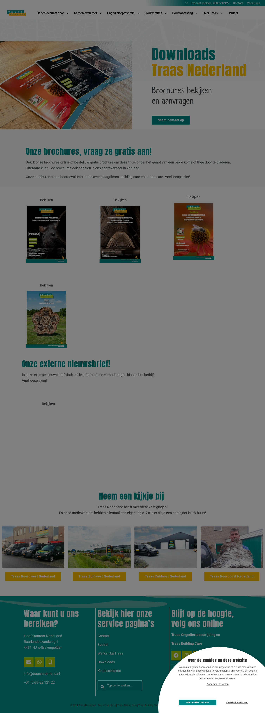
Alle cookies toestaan (197, 702)
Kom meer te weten (218, 684)
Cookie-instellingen (237, 702)
